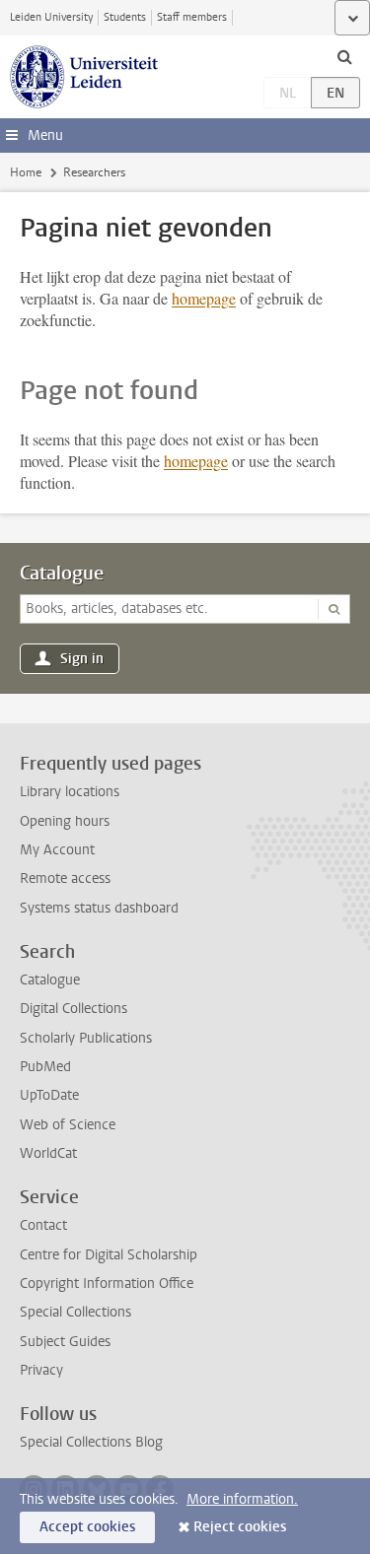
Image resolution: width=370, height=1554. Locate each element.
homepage (204, 298)
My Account (57, 850)
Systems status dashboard (99, 908)
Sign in (82, 658)
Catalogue (62, 573)
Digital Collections (73, 1008)
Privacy (41, 1370)
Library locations (69, 791)
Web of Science (67, 1124)
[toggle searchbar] (344, 56)
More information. (242, 1499)
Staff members (192, 17)
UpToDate (49, 1095)
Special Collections (75, 1312)
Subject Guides (65, 1341)
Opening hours (65, 821)
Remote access (65, 878)
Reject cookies (239, 1527)
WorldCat (48, 1153)
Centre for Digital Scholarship (108, 1255)
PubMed (45, 1066)
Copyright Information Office (106, 1283)
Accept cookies (87, 1527)
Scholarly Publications (86, 1038)
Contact (43, 1225)
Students (125, 17)
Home (25, 172)
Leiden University (51, 17)
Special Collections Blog (91, 1442)
